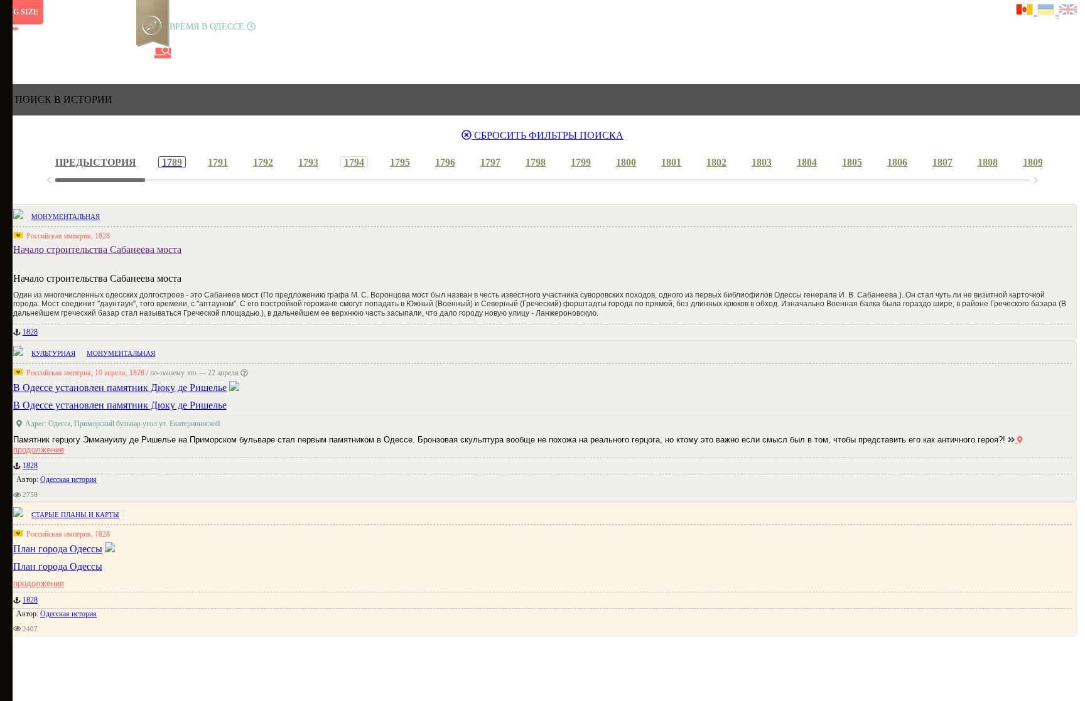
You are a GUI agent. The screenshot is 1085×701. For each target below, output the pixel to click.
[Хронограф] (35, 53)
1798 (536, 162)
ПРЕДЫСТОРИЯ (95, 162)
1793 (308, 162)
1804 (807, 162)
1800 (626, 162)
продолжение (38, 583)
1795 (400, 162)
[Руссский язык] (1026, 11)
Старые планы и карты (75, 514)
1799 (581, 162)
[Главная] (14, 53)
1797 (490, 162)
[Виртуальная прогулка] (142, 53)
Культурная (53, 353)
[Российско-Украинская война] (57, 53)
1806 (897, 162)
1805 (852, 162)
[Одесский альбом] (99, 53)
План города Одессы (57, 566)
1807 (942, 162)
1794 (354, 162)
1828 (30, 332)
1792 (263, 162)
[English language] (1069, 11)
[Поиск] (162, 53)
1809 (1033, 162)
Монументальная (65, 216)
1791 (218, 162)
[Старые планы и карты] (78, 53)
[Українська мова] (1048, 11)
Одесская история (68, 479)
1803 (762, 162)
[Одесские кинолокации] (121, 53)
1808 (988, 162)
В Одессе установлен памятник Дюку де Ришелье (120, 405)
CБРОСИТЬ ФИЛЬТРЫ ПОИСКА (547, 135)
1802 (716, 162)
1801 (671, 162)
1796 (445, 162)
